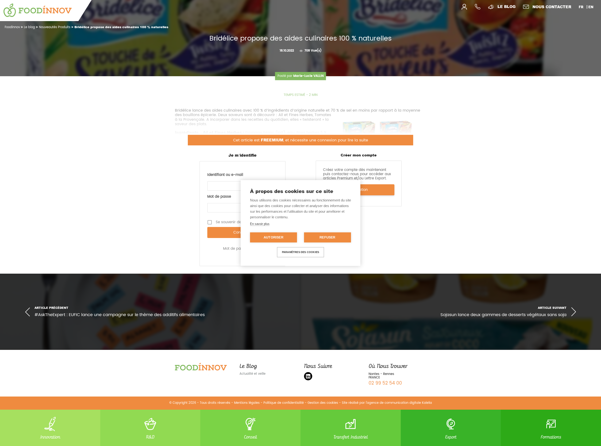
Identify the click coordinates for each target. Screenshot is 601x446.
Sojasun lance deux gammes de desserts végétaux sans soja (503, 315)
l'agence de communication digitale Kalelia (399, 403)
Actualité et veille (252, 373)
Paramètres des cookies (300, 252)
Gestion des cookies (323, 403)
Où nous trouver (388, 366)
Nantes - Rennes (381, 374)
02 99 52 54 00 (385, 383)
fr (581, 7)
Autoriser (273, 237)
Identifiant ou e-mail (225, 175)
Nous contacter (551, 6)
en (590, 7)
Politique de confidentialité (283, 403)
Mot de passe (219, 196)
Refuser (327, 237)
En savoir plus (260, 224)
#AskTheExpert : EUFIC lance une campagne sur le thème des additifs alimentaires (120, 314)
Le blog (506, 6)
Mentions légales (247, 403)
